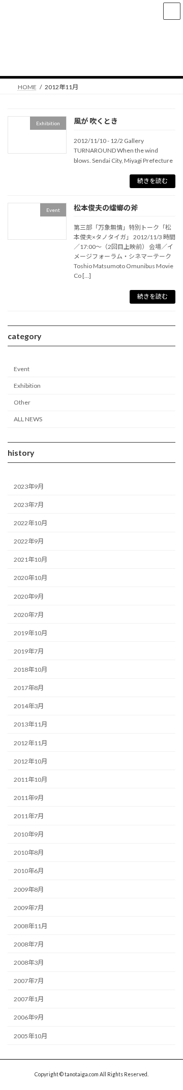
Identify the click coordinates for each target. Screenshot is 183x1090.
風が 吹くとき (96, 121)
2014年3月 (29, 706)
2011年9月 (29, 798)
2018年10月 (30, 669)
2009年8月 (29, 889)
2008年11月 (30, 925)
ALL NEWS (28, 419)
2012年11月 (30, 742)
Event (21, 369)
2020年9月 (29, 596)
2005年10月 (30, 1035)
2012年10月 (30, 761)
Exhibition (27, 385)
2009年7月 (29, 907)
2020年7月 (29, 614)
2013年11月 (30, 724)
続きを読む (152, 181)
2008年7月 (29, 944)
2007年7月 (29, 981)
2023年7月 (29, 504)
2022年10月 (30, 523)
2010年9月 (29, 834)
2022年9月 (29, 541)
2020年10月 (30, 578)
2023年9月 (29, 486)
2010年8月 (29, 852)
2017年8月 (29, 688)
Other (22, 402)
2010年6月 (29, 871)
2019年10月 (30, 632)
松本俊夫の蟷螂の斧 (106, 207)
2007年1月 (29, 999)
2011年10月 (30, 779)
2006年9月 (29, 1017)
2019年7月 (29, 651)
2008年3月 (29, 962)
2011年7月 (29, 816)
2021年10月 (30, 559)
